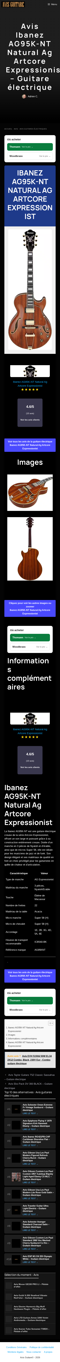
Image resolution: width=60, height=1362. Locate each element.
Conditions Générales (16, 1347)
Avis (16, 129)
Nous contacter (34, 1352)
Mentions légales (16, 1352)
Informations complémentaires (22, 1038)
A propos (48, 1352)
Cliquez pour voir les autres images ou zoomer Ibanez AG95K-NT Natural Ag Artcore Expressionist (30, 608)
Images (11, 1035)
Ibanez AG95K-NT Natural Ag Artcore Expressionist (30, 194)
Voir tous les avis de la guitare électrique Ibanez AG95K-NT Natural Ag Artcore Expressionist (30, 445)
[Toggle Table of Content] (49, 1023)
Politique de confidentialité (42, 1347)
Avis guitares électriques (33, 129)
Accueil (8, 129)
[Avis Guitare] (13, 4)
